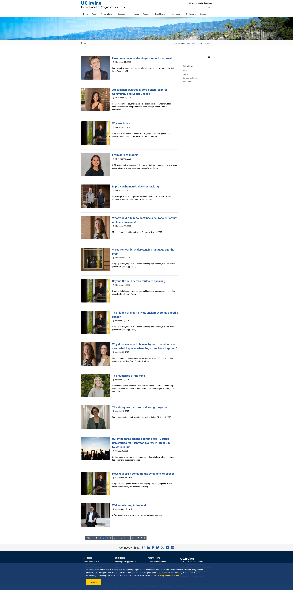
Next (143, 538)
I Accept (94, 582)
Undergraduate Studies (158, 562)
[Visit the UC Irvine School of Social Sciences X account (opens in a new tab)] (162, 547)
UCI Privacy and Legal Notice (166, 575)
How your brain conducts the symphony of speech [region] (143, 473)
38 (137, 538)
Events (185, 74)
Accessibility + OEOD (91, 562)
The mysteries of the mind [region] (128, 375)
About (94, 14)
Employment (190, 14)
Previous (90, 538)
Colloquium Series (190, 78)
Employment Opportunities (126, 562)
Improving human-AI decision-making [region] (135, 186)
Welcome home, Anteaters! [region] (129, 505)
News (185, 71)
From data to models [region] (125, 155)
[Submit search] (209, 6)
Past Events (187, 81)
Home (85, 14)
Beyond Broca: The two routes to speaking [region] (138, 281)
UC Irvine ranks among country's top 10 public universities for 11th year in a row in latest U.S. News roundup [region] (141, 443)
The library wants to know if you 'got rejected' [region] (140, 407)
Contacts (203, 14)
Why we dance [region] (121, 123)
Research (135, 14)
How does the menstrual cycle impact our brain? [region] (142, 58)
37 (133, 538)
